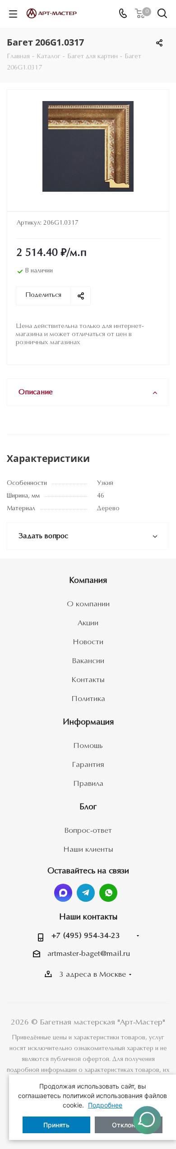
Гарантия (88, 765)
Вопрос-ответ (88, 831)
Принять (56, 1125)
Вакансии (88, 661)
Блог (88, 807)
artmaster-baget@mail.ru (88, 954)
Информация (88, 722)
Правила (88, 784)
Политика (88, 699)
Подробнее (105, 1105)
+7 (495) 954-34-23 (85, 936)
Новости (88, 642)
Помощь (88, 746)
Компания (88, 581)
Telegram (86, 893)
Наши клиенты (88, 850)
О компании (88, 604)
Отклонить (128, 1125)
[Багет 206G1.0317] (88, 146)
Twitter (63, 893)
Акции (88, 623)
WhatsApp (108, 893)
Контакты (88, 680)
